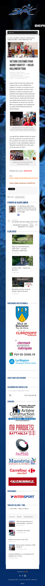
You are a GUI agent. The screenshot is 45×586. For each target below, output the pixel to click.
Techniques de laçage (23, 530)
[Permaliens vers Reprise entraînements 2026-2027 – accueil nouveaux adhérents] (22, 239)
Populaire (12, 517)
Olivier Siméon (20, 72)
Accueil (9, 38)
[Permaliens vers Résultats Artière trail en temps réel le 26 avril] (22, 282)
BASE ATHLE (28, 171)
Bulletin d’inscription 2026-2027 (18, 539)
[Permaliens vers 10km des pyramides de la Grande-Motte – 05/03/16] (12, 524)
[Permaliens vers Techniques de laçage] (12, 533)
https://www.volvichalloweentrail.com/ (24, 178)
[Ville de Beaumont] (19, 329)
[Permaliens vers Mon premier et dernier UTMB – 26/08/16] (12, 547)
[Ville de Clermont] (23, 336)
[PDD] (23, 356)
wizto (26, 571)
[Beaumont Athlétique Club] (22, 13)
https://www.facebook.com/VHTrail (22, 183)
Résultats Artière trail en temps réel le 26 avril (21, 290)
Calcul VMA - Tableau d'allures (19, 508)
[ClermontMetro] (20, 350)
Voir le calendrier (29, 395)
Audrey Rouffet (20, 197)
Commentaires (28, 517)
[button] (10, 395)
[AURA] (23, 364)
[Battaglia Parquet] (23, 436)
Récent (19, 517)
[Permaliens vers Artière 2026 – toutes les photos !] (22, 261)
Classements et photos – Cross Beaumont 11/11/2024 (23, 225)
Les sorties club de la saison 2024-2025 (25, 221)
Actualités (16, 38)
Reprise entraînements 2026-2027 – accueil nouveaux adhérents (20, 249)
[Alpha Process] (19, 455)
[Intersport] (23, 499)
